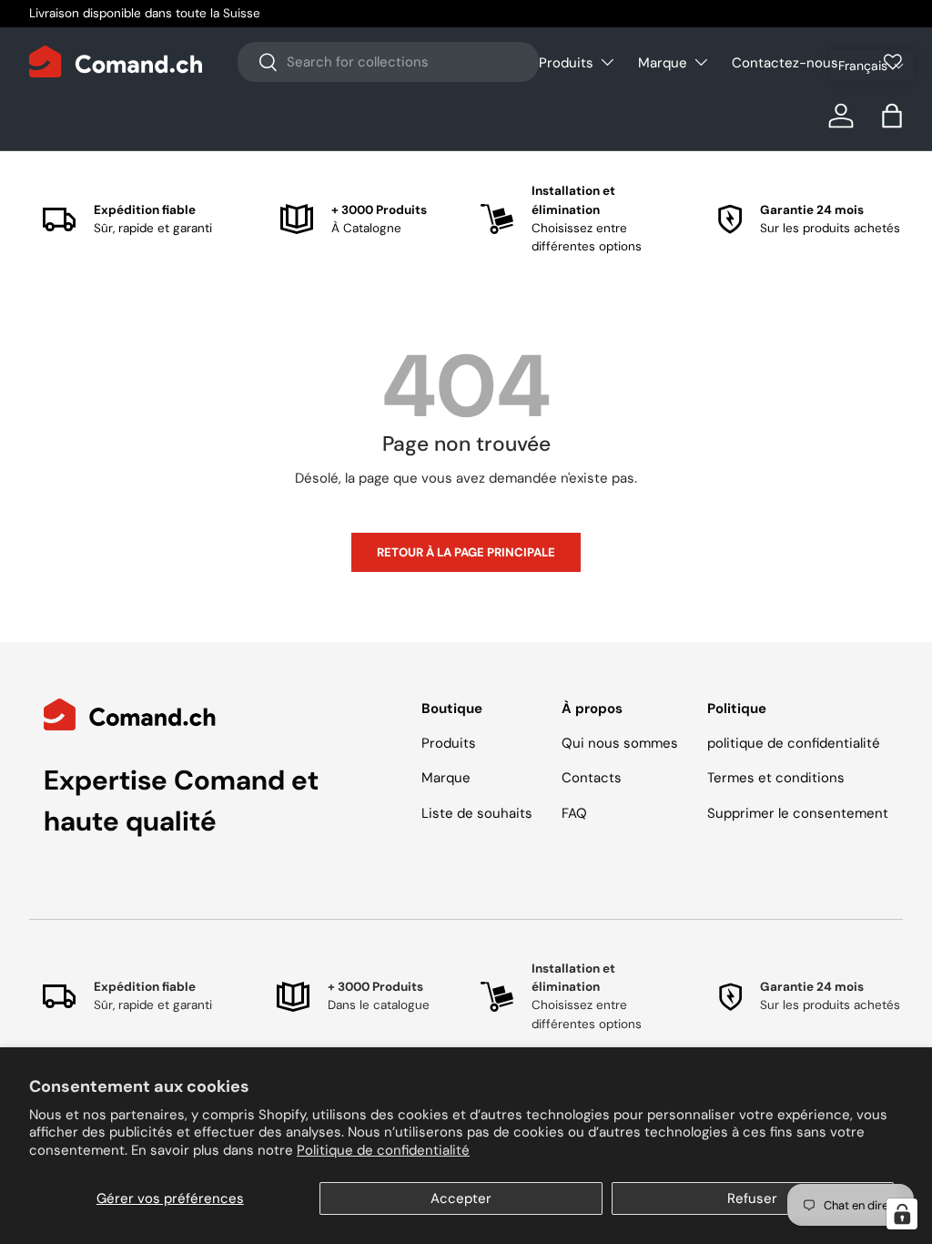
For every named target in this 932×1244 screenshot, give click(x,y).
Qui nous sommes (620, 743)
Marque (446, 778)
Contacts (592, 778)
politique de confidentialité (793, 743)
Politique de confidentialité (383, 1150)
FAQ (574, 813)
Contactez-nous (785, 63)
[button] (871, 65)
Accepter (461, 1198)
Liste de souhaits (476, 813)
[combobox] (388, 62)
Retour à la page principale (466, 552)
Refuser (752, 1198)
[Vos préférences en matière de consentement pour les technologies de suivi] (901, 1213)
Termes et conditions (776, 778)
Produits (448, 743)
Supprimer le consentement (797, 813)
